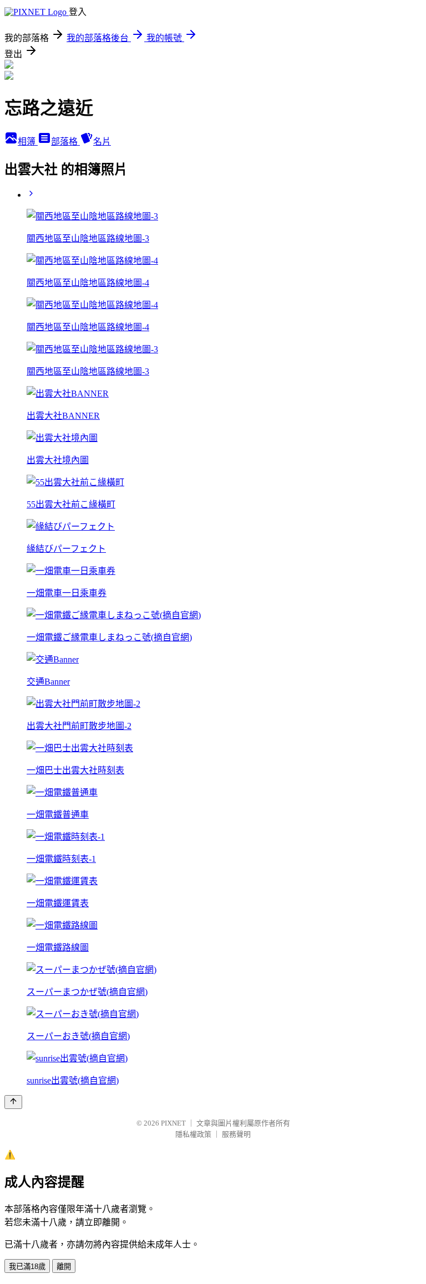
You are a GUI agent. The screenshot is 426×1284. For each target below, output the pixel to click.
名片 (102, 141)
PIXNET (173, 1123)
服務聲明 (236, 1134)
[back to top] (13, 1102)
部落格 (65, 141)
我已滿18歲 (27, 1266)
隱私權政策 (193, 1134)
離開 (64, 1266)
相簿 (28, 141)
